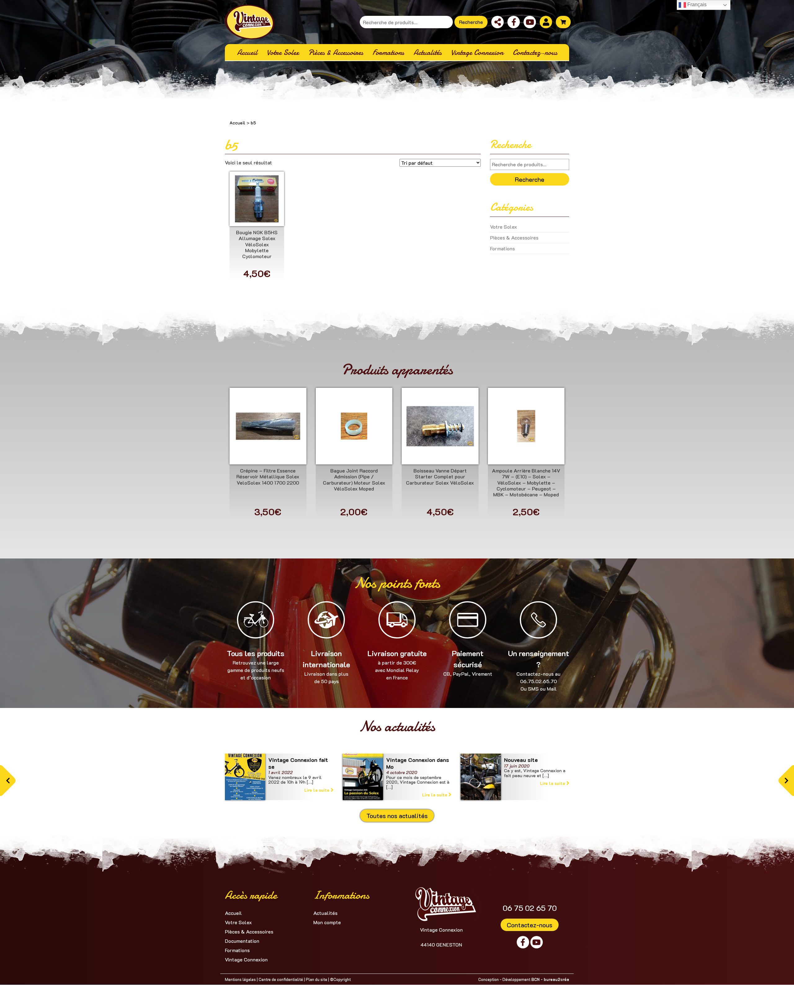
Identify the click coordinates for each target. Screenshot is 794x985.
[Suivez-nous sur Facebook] (513, 22)
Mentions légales (240, 979)
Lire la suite (317, 790)
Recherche (471, 22)
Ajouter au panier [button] (257, 216)
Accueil (237, 123)
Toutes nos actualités (397, 816)
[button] (8, 780)
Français (696, 4)
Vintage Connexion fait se (298, 763)
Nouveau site (521, 759)
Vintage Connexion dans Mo (417, 763)
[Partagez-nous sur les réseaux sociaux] (497, 22)
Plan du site (316, 979)
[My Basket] (563, 22)
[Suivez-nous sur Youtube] (530, 22)
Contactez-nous (529, 925)
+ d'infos (257, 201)
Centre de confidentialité (281, 979)
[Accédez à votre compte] (546, 22)
